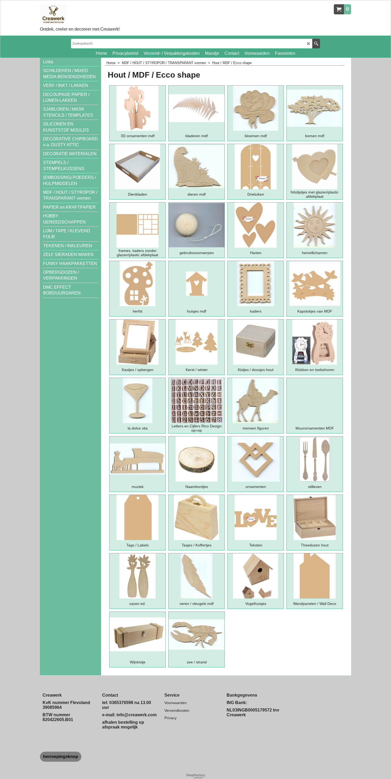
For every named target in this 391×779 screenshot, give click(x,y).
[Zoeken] (316, 43)
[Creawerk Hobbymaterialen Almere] (80, 15)
